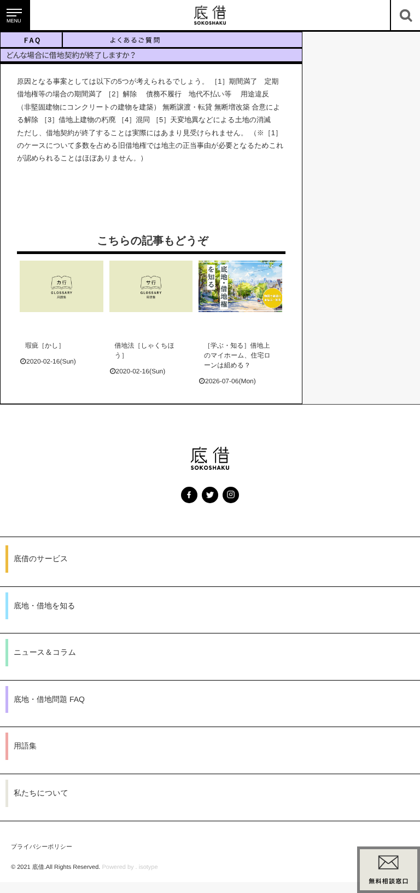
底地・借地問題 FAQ (49, 699)
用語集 (25, 745)
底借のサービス (41, 558)
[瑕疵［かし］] (61, 286)
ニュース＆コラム (45, 652)
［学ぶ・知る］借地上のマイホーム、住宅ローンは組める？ (237, 355)
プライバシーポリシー (41, 847)
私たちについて (41, 792)
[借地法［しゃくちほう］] (151, 286)
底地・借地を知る (44, 605)
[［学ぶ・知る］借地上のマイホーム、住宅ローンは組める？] (240, 286)
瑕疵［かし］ (45, 345)
